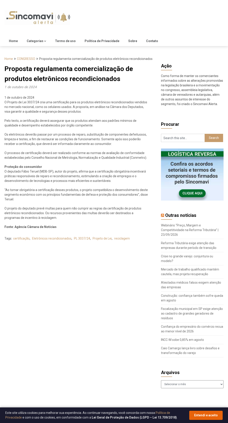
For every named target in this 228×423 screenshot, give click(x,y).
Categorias (35, 41)
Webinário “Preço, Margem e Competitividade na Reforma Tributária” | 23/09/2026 (189, 230)
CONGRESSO (26, 59)
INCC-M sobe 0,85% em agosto (182, 340)
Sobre (132, 41)
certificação (21, 238)
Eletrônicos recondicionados (51, 238)
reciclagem (122, 238)
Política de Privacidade (102, 41)
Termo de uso (65, 41)
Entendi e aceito (206, 415)
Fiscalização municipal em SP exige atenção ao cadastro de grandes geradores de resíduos (192, 313)
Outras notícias (180, 215)
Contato (152, 41)
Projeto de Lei (102, 238)
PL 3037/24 (82, 238)
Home (13, 41)
